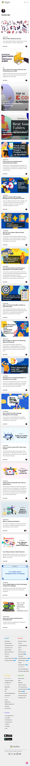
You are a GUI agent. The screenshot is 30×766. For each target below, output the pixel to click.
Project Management (10, 693)
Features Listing (22, 641)
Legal (6, 699)
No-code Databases (23, 669)
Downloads (7, 641)
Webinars (20, 682)
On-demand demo (22, 687)
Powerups (20, 656)
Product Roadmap (23, 689)
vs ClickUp (7, 726)
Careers (7, 656)
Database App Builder (23, 671)
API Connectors (22, 652)
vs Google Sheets (9, 715)
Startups (7, 706)
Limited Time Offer (11, 658)
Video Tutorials (22, 684)
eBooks (21, 691)
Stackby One (8, 682)
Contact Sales (8, 643)
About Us (7, 654)
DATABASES (21, 666)
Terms (6, 751)
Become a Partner (9, 652)
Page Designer (23, 660)
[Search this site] (25, 2)
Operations (7, 695)
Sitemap (19, 751)
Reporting (22, 654)
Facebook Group (22, 695)
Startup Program (10, 660)
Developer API (21, 697)
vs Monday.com (8, 720)
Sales (6, 689)
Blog (19, 680)
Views (19, 647)
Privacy (11, 751)
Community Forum (22, 693)
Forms (19, 649)
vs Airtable (7, 717)
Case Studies (8, 649)
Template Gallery (9, 680)
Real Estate (7, 702)
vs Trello (7, 724)
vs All (6, 728)
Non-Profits (8, 708)
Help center (21, 678)
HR (5, 691)
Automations (22, 664)
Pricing (20, 643)
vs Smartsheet (8, 722)
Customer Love (8, 647)
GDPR (15, 751)
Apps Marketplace (24, 658)
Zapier (20, 662)
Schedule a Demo (9, 645)
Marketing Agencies (9, 704)
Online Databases (22, 645)
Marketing (7, 687)
